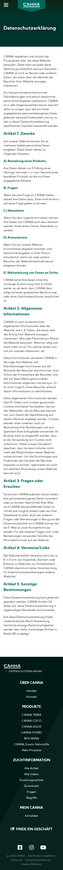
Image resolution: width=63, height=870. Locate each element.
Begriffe (31, 798)
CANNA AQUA (31, 726)
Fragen (31, 792)
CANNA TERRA (31, 715)
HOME (12, 666)
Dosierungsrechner (31, 780)
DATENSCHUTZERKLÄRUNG (25, 671)
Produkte (31, 707)
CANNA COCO (31, 721)
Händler (31, 691)
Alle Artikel (31, 768)
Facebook (20, 848)
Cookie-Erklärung (31, 864)
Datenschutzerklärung (37, 860)
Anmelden (31, 816)
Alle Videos (31, 774)
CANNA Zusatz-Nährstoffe (31, 744)
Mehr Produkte (31, 750)
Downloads (31, 786)
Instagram (31, 848)
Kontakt (31, 697)
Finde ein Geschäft (34, 829)
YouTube (43, 848)
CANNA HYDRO (31, 732)
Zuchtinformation (31, 760)
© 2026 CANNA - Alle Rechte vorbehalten (31, 856)
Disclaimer (16, 860)
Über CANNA (31, 683)
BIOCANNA (31, 738)
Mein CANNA (31, 808)
